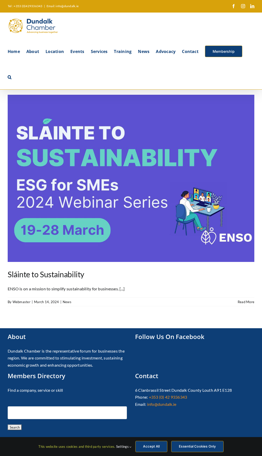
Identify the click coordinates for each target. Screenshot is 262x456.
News (67, 302)
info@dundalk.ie (162, 404)
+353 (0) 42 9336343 (168, 397)
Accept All (151, 446)
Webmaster (21, 302)
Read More (246, 302)
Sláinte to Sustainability (46, 274)
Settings (122, 446)
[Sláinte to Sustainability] (131, 178)
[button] (10, 76)
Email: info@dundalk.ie (63, 6)
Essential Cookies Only (197, 446)
